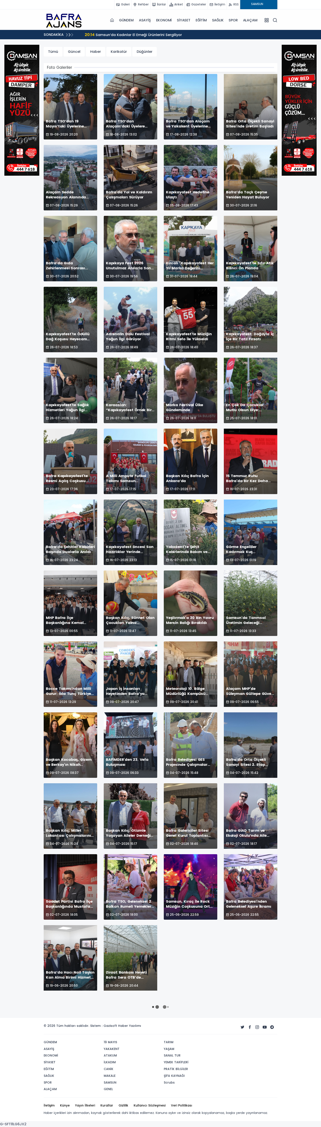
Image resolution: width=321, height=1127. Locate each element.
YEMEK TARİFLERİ (176, 1062)
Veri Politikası (181, 1105)
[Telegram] (272, 1027)
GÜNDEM (126, 20)
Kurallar (106, 1105)
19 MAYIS (110, 1042)
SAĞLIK (218, 20)
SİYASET (183, 20)
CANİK (108, 1069)
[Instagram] (257, 1027)
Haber (95, 51)
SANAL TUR (172, 1055)
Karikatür (119, 51)
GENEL (108, 1089)
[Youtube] (264, 1027)
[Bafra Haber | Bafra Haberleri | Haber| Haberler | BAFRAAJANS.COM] (65, 20)
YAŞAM (169, 1049)
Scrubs (169, 1082)
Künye (65, 1105)
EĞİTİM (201, 20)
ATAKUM (110, 1055)
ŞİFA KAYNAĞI (174, 1076)
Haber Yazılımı (129, 1026)
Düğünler (144, 51)
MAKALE (110, 1076)
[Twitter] (242, 1027)
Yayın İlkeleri (85, 1105)
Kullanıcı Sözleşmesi (150, 1105)
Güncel (74, 51)
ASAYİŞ (145, 20)
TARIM (168, 1042)
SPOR (233, 20)
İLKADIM (110, 1062)
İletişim (49, 1105)
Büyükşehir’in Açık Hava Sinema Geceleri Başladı (133, 34)
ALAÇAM (250, 20)
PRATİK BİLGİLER (176, 1069)
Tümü (53, 51)
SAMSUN (110, 1082)
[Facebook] (250, 1027)
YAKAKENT (111, 1049)
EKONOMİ (164, 20)
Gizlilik (123, 1105)
